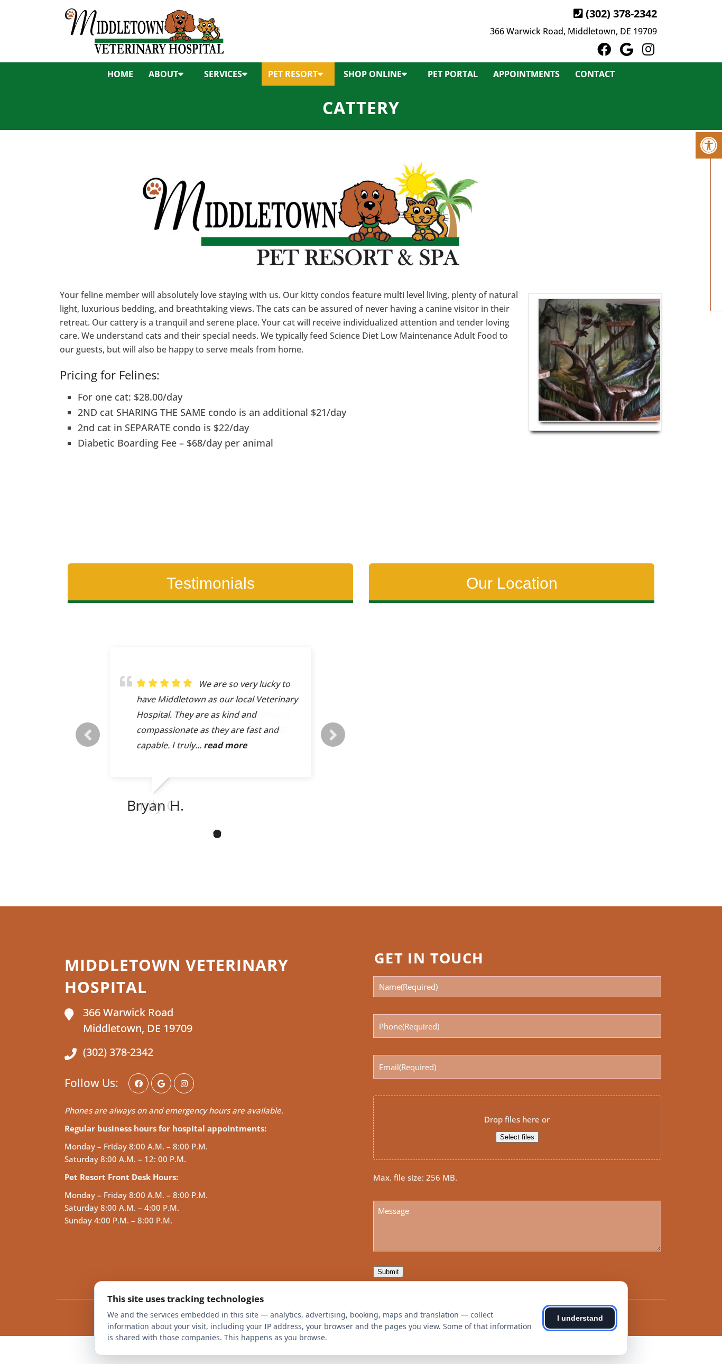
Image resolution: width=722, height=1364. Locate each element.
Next (333, 734)
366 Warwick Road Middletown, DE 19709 (137, 1020)
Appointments (526, 74)
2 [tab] (201, 834)
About (163, 74)
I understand (580, 1318)
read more (225, 745)
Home (120, 74)
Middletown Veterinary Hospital (176, 976)
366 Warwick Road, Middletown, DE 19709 (573, 31)
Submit (388, 1272)
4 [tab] (233, 834)
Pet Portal (453, 74)
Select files (517, 1137)
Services (223, 74)
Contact (595, 74)
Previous (88, 734)
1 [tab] (185, 834)
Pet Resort (293, 74)
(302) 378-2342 (621, 13)
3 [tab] (217, 834)
